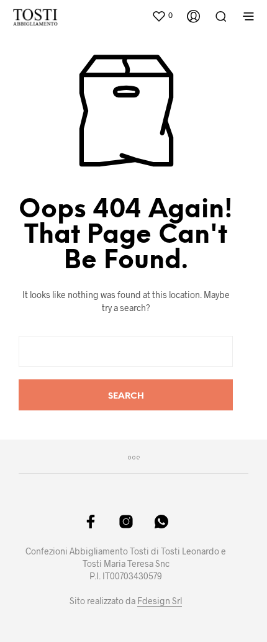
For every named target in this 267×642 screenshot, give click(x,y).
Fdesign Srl (159, 601)
